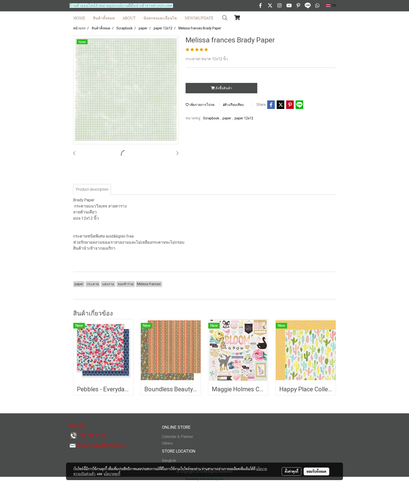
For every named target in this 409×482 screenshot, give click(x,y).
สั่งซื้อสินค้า (223, 88)
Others (167, 443)
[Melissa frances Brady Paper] (125, 90)
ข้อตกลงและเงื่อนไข (160, 18)
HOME (79, 18)
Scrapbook (211, 118)
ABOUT (129, 18)
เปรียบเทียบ (235, 105)
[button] (225, 17)
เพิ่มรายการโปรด (201, 105)
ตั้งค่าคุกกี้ (291, 471)
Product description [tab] (92, 189)
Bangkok (169, 460)
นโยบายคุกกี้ (112, 474)
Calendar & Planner (177, 436)
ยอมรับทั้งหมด (316, 471)
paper (227, 118)
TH (333, 5)
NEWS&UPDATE (199, 18)
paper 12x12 (244, 118)
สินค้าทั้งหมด (104, 18)
